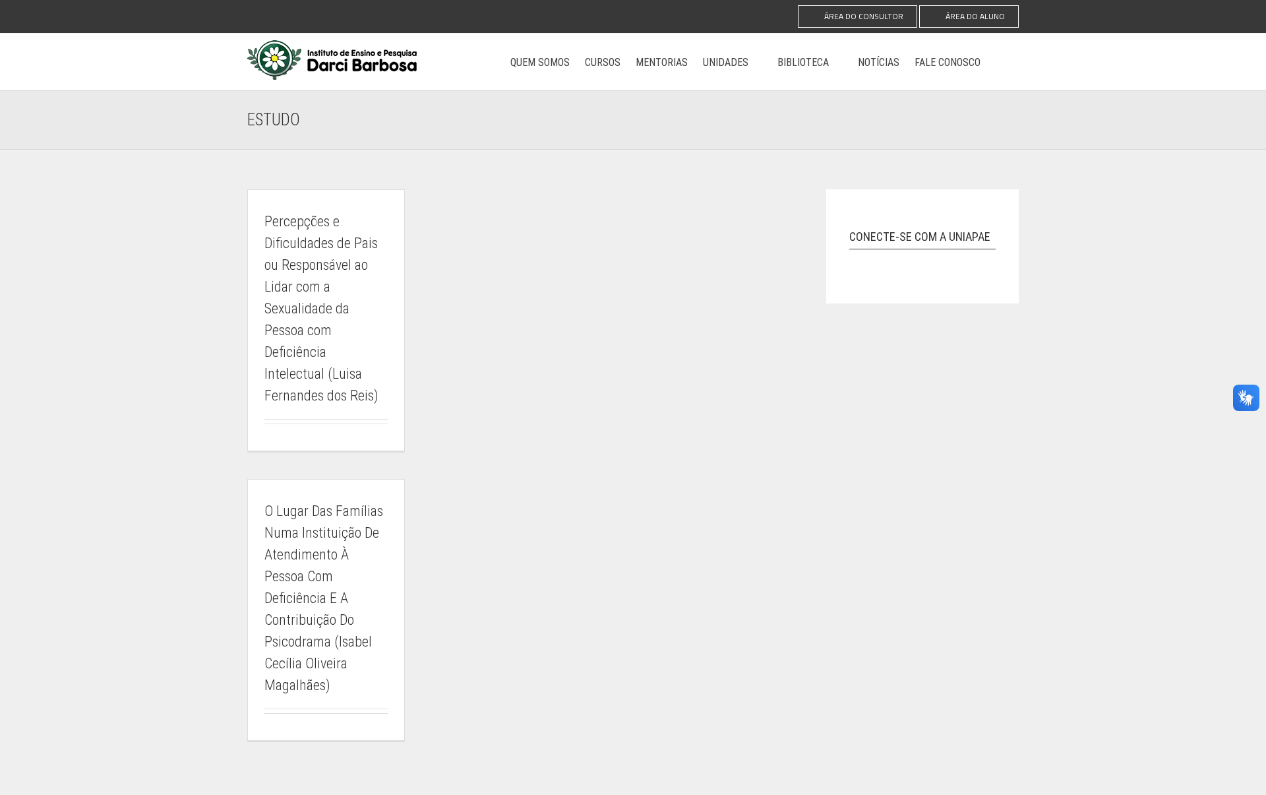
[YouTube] (905, 262)
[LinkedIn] (929, 262)
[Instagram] (856, 262)
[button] (1000, 62)
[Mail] (954, 262)
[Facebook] (881, 262)
